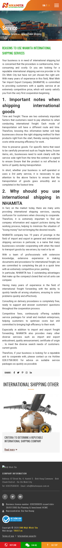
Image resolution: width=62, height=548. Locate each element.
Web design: (7, 530)
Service (14, 34)
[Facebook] (5, 496)
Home (5, 34)
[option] (31, 425)
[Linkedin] (31, 372)
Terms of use (8, 535)
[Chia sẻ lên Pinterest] (22, 372)
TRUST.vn (18, 530)
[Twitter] (12, 496)
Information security (27, 535)
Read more (10, 449)
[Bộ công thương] (12, 518)
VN (44, 5)
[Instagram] (27, 372)
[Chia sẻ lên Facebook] (14, 372)
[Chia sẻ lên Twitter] (18, 372)
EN (48, 5)
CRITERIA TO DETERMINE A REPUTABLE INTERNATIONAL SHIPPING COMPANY (24, 439)
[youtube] (20, 496)
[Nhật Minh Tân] (12, 5)
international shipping (31, 34)
